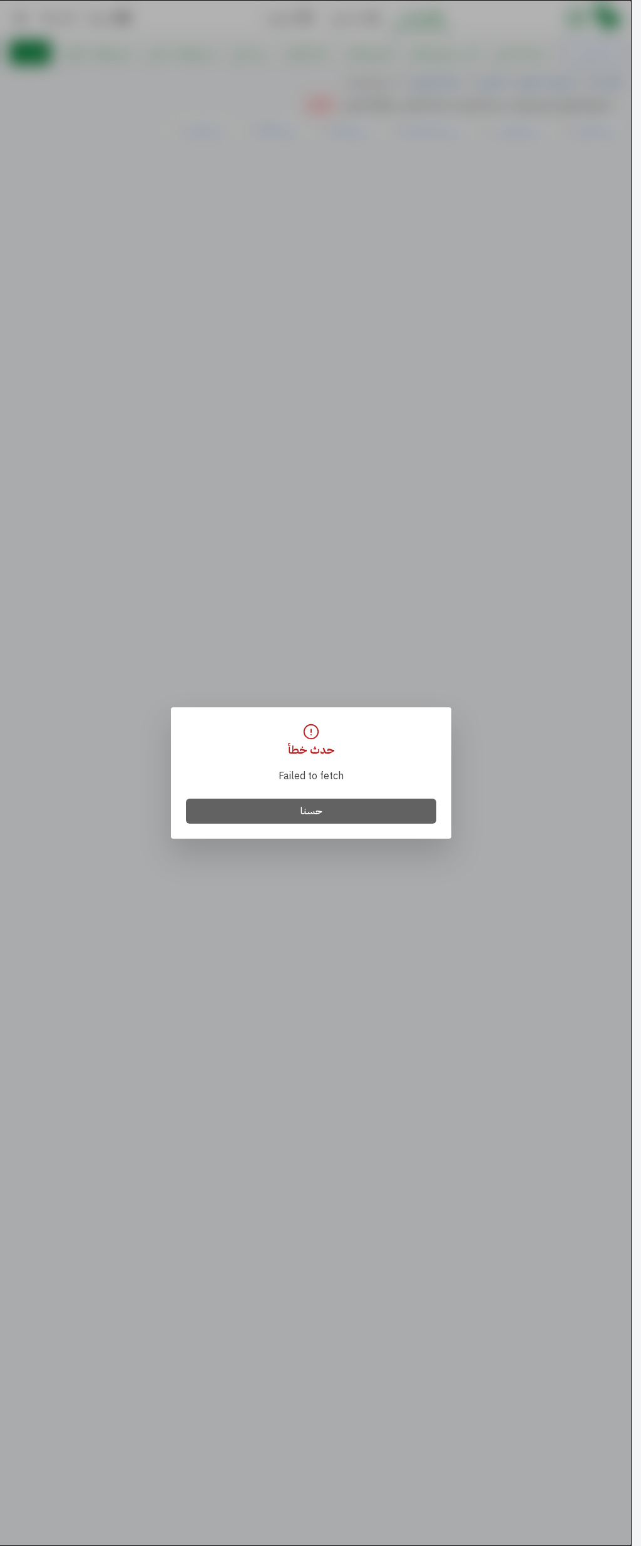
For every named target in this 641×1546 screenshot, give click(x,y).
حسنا (311, 811)
